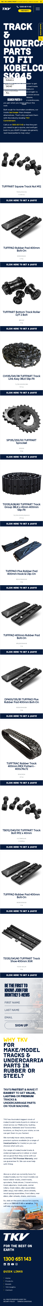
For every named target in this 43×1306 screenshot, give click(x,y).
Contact (9, 1290)
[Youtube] (12, 1264)
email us (29, 1203)
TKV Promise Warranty (23, 1158)
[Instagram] (16, 1264)
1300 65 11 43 (17, 124)
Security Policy (9, 1301)
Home (8, 1278)
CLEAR (24, 104)
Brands (8, 1284)
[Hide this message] (41, 1)
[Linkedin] (4, 1264)
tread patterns (10, 1143)
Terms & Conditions (24, 1301)
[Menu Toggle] (38, 9)
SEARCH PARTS (13, 99)
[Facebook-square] (8, 1264)
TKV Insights (11, 1287)
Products (9, 1281)
